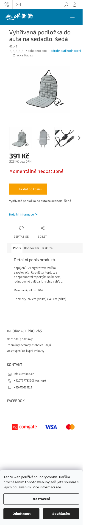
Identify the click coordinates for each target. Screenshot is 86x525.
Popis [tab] (17, 248)
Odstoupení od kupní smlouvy (25, 351)
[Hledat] (66, 4)
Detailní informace (21, 214)
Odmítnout (21, 513)
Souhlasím (61, 513)
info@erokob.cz (24, 374)
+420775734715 (23, 387)
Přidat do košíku (30, 189)
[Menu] (72, 16)
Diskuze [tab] (47, 248)
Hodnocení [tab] (31, 248)
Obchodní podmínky (20, 339)
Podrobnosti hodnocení (65, 51)
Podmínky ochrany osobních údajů (29, 345)
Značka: (23, 55)
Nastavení (41, 499)
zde (58, 487)
